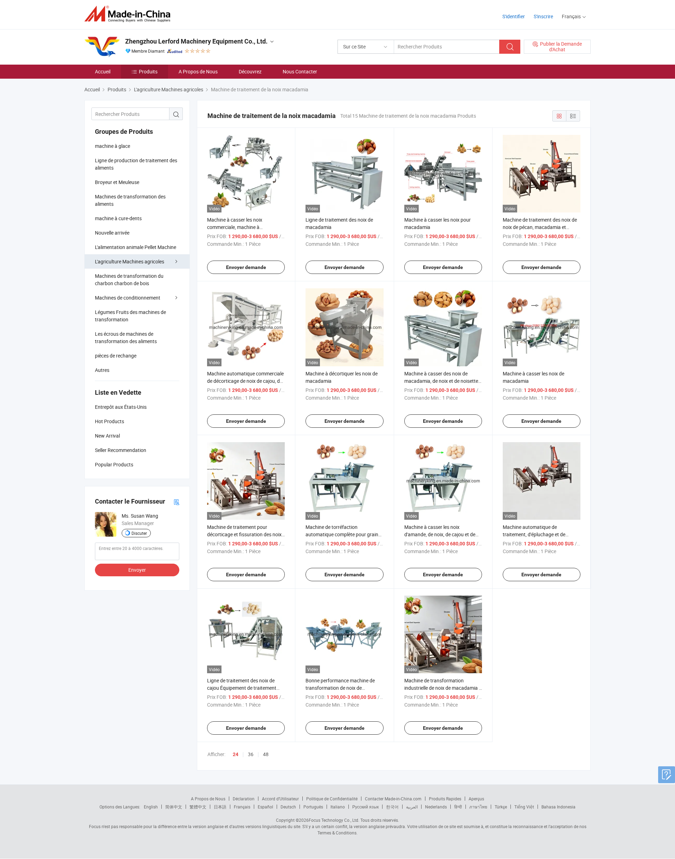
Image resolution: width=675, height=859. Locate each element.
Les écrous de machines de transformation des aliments (126, 337)
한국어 (392, 806)
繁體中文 (197, 806)
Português (313, 806)
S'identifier (513, 16)
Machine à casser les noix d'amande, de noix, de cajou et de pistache (439, 534)
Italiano (337, 806)
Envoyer (137, 569)
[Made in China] (129, 14)
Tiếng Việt (524, 806)
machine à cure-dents (118, 218)
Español (265, 806)
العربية (412, 806)
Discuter (139, 533)
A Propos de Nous (198, 71)
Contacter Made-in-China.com (393, 798)
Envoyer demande (246, 267)
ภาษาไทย (478, 806)
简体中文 (173, 806)
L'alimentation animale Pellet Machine (135, 247)
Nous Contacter (300, 71)
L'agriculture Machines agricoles (129, 261)
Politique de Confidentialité (332, 798)
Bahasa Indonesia (558, 806)
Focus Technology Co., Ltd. (334, 820)
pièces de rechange (115, 355)
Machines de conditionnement (127, 297)
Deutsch (288, 806)
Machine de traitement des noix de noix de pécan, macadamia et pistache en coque (540, 227)
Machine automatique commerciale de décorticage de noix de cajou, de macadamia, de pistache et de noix (245, 381)
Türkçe (501, 806)
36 (250, 754)
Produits (148, 71)
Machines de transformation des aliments (130, 200)
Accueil (102, 71)
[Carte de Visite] (176, 501)
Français (242, 806)
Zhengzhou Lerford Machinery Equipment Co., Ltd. (196, 41)
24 (235, 754)
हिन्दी (458, 806)
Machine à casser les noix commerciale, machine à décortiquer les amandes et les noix (245, 227)
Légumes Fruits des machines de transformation (130, 316)
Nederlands (436, 806)
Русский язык (365, 806)
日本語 (220, 806)
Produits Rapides (445, 798)
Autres (102, 370)
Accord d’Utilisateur (280, 798)
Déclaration (244, 798)
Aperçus (476, 798)
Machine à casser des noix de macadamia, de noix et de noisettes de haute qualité (442, 381)
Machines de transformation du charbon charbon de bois (129, 280)
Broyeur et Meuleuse (117, 182)
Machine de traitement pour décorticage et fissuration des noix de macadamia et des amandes (244, 534)
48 (266, 754)
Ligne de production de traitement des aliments (136, 164)
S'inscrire (543, 16)
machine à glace (112, 146)
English (151, 806)
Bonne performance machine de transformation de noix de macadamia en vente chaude (340, 688)
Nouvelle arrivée (112, 232)
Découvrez (250, 71)
